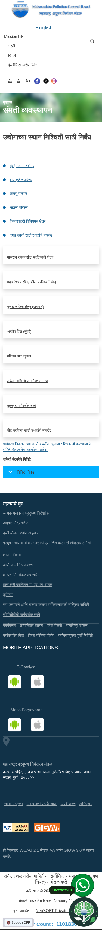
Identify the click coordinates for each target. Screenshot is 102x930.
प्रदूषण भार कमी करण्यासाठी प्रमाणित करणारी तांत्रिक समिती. (47, 542)
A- (10, 81)
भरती (11, 46)
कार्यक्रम (9, 625)
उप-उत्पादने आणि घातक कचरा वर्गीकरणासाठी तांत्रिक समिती (46, 604)
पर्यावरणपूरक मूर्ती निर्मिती (75, 635)
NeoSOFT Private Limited (58, 910)
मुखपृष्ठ (7, 102)
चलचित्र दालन (77, 625)
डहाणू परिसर (18, 193)
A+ (28, 81)
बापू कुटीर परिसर (21, 180)
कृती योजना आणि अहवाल (21, 533)
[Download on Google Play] (16, 681)
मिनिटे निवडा (26, 472)
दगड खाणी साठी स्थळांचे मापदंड (31, 235)
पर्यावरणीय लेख (13, 635)
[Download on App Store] (39, 681)
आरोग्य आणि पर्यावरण (18, 564)
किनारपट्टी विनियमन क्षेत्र (27, 221)
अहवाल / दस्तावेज (16, 523)
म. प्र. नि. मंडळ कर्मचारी (20, 575)
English (44, 27)
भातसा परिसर (19, 207)
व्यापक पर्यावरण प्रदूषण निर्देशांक (26, 513)
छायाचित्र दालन (31, 625)
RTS (12, 55)
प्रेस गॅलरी (54, 625)
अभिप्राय (85, 803)
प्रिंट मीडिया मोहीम (41, 635)
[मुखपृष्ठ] (51, 9)
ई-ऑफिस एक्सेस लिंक (22, 65)
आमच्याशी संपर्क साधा (42, 803)
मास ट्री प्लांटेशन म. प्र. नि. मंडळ (27, 584)
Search (92, 41)
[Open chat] (83, 911)
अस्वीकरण (68, 803)
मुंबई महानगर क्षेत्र (22, 166)
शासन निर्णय (12, 555)
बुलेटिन (8, 594)
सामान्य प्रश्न (13, 803)
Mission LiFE (15, 36)
